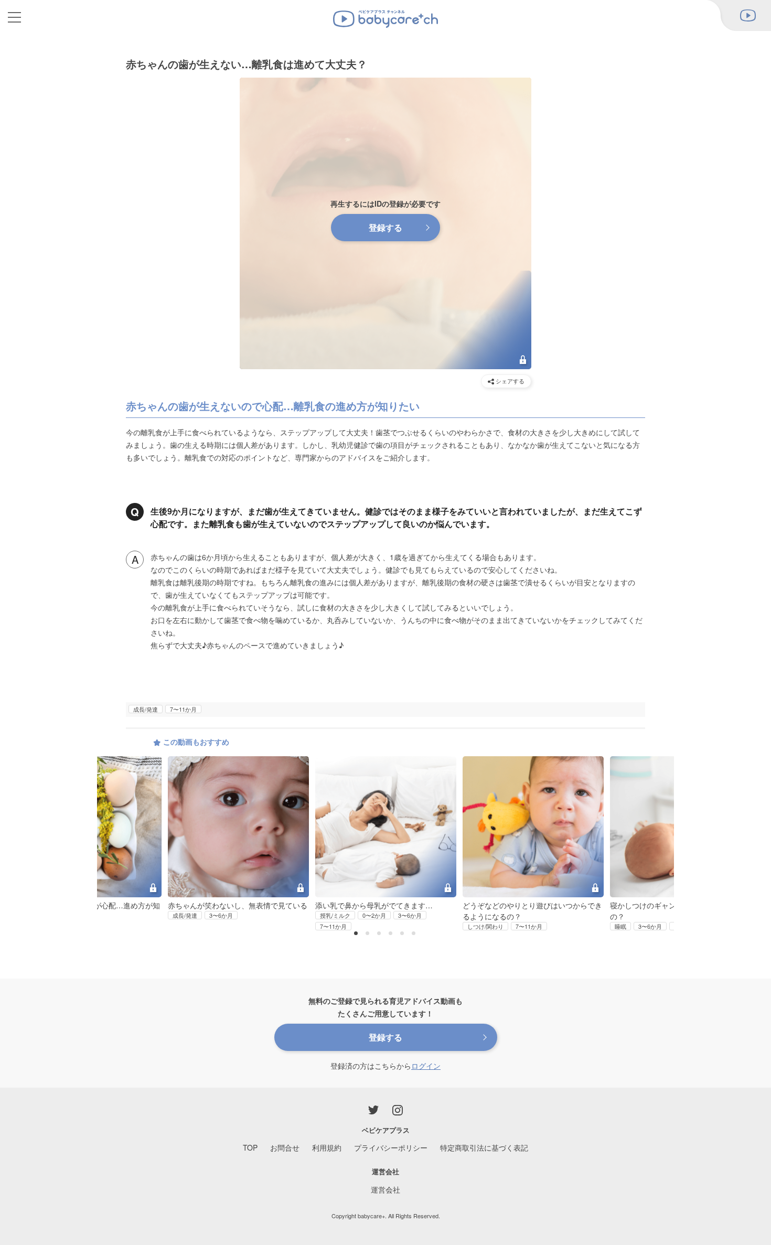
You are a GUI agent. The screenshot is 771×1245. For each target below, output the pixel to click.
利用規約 (326, 1147)
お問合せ (284, 1147)
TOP (250, 1147)
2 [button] (369, 934)
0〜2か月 (374, 915)
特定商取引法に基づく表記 (484, 1147)
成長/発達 (145, 709)
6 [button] (415, 934)
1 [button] (357, 934)
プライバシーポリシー (390, 1147)
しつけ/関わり (485, 926)
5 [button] (403, 934)
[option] (385, 843)
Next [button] (652, 817)
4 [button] (392, 934)
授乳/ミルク (335, 915)
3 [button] (380, 934)
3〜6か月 (221, 915)
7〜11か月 (183, 709)
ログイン (426, 1065)
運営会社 (385, 1189)
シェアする (509, 381)
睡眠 (620, 926)
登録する (385, 227)
